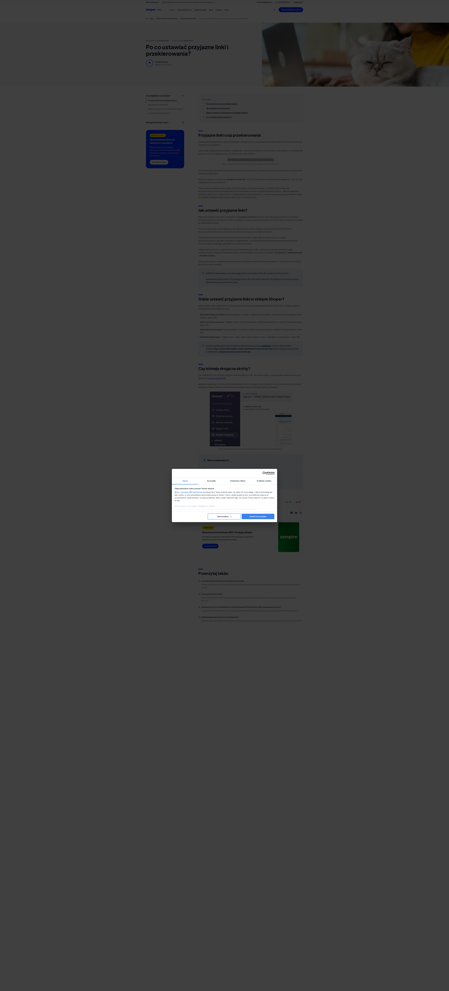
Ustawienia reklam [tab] (237, 481)
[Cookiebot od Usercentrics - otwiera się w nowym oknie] (264, 473)
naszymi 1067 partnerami (192, 492)
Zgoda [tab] (185, 481)
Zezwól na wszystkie (258, 516)
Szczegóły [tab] (211, 481)
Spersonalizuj (222, 516)
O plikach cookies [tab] (264, 481)
